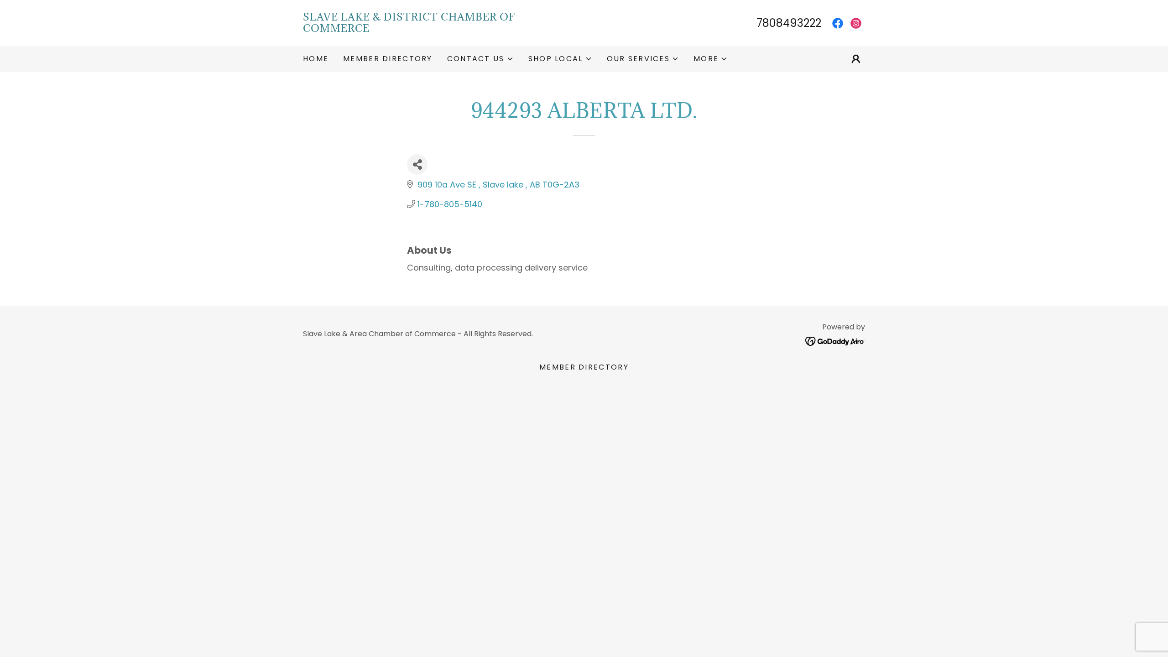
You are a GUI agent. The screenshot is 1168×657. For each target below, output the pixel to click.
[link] (443, 29)
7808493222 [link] (788, 23)
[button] (480, 58)
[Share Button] (417, 164)
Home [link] (315, 58)
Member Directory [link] (388, 58)
